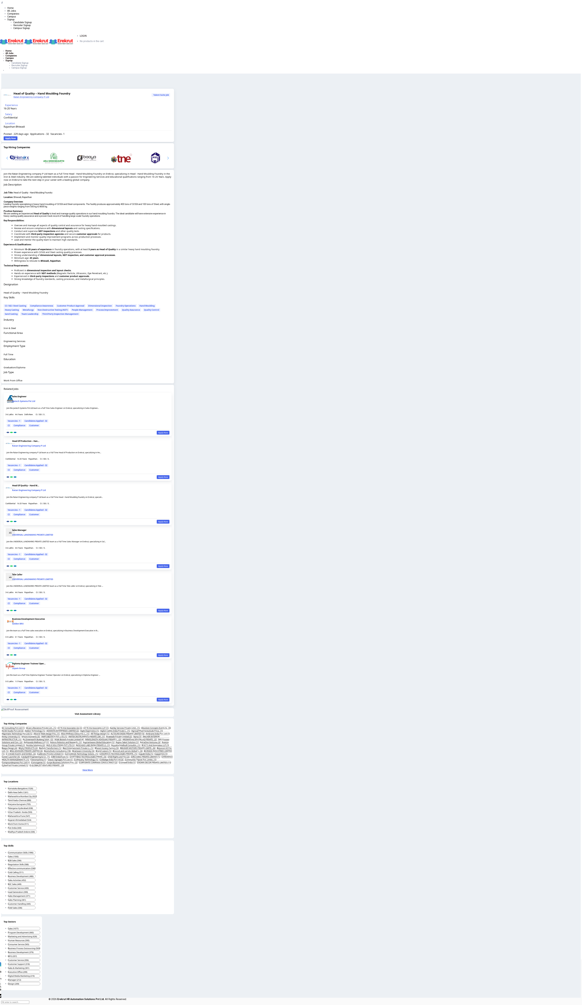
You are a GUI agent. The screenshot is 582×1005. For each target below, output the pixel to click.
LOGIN (83, 35)
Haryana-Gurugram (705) (19, 804)
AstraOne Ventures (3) (150, 742)
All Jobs (11, 10)
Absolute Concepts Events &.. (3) (156, 728)
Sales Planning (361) (17, 900)
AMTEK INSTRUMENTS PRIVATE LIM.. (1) (87, 736)
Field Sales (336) (15, 907)
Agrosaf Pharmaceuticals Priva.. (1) (147, 730)
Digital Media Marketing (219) (21, 976)
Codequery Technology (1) (86, 759)
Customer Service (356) (18, 960)
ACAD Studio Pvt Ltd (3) (12, 730)
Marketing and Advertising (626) (22, 936)
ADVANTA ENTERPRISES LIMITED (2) (63, 730)
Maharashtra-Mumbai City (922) (22, 796)
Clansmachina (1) (38, 759)
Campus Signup (21, 28)
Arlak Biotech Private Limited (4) (69, 739)
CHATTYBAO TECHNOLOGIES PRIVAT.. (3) (88, 756)
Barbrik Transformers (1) (50, 748)
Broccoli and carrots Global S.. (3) (128, 751)
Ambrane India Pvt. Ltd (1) (157, 733)
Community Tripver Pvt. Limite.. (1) (140, 759)
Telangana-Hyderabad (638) (20, 808)
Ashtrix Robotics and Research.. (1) (66, 742)
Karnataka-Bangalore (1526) (20, 788)
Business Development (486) (20, 876)
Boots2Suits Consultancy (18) (57, 751)
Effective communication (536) (21, 868)
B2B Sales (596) (14, 860)
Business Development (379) (20, 952)
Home (10, 8)
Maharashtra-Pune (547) (19, 816)
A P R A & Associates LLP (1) (96, 728)
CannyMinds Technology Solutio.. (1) (81, 753)
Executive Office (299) (17, 972)
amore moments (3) (31, 736)
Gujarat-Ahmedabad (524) (19, 820)
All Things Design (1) (100, 733)
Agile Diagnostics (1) (89, 730)
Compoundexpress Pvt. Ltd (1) (16, 762)
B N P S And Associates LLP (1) (155, 745)
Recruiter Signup (22, 25)
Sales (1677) (13, 928)
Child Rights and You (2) (119, 756)
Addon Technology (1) (35, 730)
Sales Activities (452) (17, 880)
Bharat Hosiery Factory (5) (107, 748)
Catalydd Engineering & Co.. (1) (36, 756)
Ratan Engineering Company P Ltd (31, 96)
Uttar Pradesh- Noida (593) (20, 812)
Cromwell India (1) (127, 762)
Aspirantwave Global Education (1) (98, 742)
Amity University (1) (11, 736)
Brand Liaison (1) (103, 751)
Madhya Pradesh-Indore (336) (21, 831)
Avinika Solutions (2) (35, 745)
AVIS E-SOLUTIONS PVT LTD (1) (61, 745)
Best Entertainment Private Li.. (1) (78, 748)
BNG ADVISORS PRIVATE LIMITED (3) (26, 751)
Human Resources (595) (18, 940)
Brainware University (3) (83, 751)
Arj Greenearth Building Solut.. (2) (38, 739)
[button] (168, 158)
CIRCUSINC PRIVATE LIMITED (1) (145, 756)
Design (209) (13, 983)
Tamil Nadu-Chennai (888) (19, 800)
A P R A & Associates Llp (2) (70, 728)
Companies (13, 13)
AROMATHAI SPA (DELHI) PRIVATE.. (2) (140, 739)
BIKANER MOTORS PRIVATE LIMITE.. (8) (138, 748)
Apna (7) (137, 736)
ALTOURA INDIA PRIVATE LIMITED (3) (127, 733)
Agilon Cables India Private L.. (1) (115, 730)
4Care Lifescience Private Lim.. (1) (41, 728)
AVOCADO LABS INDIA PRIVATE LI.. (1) (93, 745)
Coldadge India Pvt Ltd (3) (112, 759)
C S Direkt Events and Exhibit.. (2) (21, 753)
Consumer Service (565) (18, 944)
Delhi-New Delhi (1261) (18, 792)
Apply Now (10, 138)
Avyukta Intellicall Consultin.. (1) (125, 745)
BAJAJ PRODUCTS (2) (28, 748)
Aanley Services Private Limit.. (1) (125, 728)
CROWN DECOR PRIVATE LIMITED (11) (154, 762)
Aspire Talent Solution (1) (127, 742)
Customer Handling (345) (19, 903)
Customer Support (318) (19, 964)
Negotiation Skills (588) (18, 864)
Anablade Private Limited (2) (119, 736)
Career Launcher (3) (11, 756)
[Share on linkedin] (15, 432)
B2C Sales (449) (14, 884)
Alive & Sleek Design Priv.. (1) (47, 733)
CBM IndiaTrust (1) (59, 756)
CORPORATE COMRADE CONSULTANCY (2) (98, 762)
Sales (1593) (13, 856)
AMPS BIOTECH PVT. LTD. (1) (54, 736)
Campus (11, 16)
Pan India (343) (14, 827)
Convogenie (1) (38, 762)
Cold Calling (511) (15, 872)
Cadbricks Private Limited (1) (50, 753)
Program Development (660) (21, 932)
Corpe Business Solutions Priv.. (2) (62, 762)
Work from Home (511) (18, 824)
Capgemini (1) (161, 753)
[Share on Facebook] (8, 432)
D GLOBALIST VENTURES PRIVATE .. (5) (47, 765)
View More (87, 770)
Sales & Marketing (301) (18, 968)
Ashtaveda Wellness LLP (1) (36, 742)
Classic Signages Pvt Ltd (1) (60, 759)
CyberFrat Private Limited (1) (15, 765)
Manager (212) (14, 979)
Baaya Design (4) (9, 748)
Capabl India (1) (146, 753)
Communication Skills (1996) (20, 852)
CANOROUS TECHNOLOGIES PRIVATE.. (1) (118, 753)
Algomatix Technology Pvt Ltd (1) (17, 733)
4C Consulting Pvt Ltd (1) (13, 728)
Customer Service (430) (18, 888)
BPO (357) (12, 956)
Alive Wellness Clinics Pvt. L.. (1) (75, 733)
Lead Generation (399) (18, 892)
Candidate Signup (22, 22)
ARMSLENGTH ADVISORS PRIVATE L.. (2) (103, 739)
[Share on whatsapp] (11, 432)
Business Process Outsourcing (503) (24, 948)
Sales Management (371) (19, 896)
